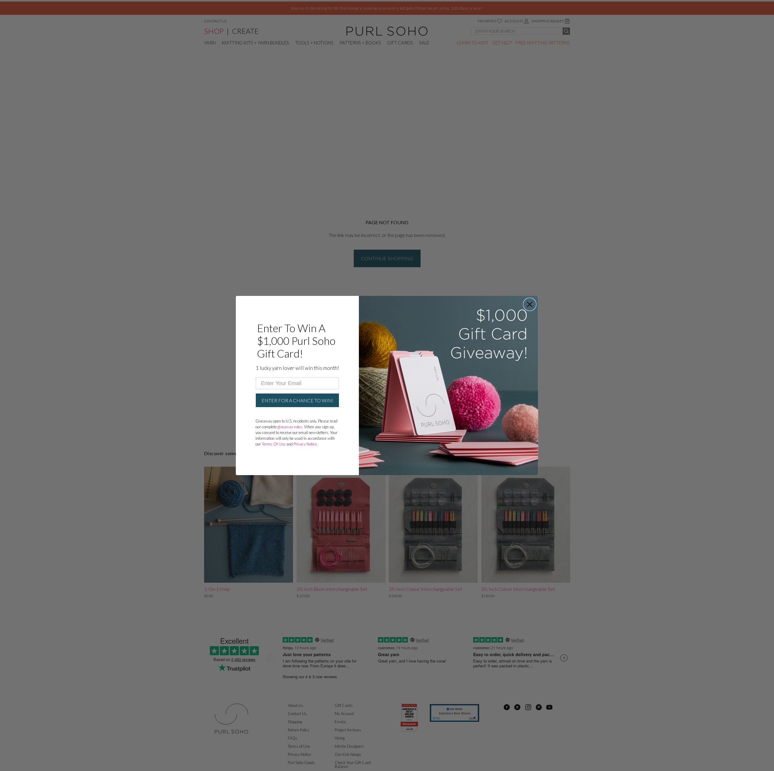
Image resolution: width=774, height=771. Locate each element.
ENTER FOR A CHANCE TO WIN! (297, 400)
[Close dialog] (530, 304)
